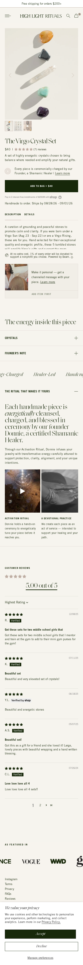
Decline (41, 946)
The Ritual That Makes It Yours (27, 391)
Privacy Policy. (51, 922)
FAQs (8, 893)
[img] (14, 614)
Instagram (11, 879)
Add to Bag (41, 186)
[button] (73, 74)
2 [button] (40, 805)
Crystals (11, 338)
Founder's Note (15, 353)
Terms (8, 884)
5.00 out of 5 (41, 586)
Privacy (9, 889)
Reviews (10, 898)
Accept (40, 934)
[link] (16, 277)
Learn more (62, 173)
